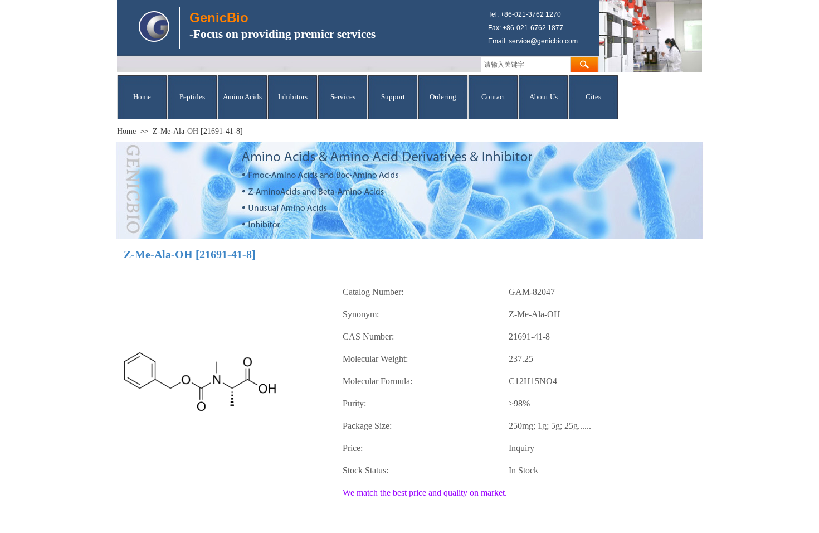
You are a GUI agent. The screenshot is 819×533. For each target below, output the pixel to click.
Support (393, 97)
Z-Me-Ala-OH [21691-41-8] (198, 131)
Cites (593, 97)
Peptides (192, 97)
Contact (493, 97)
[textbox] (526, 64)
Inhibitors (293, 97)
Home (142, 97)
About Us (543, 97)
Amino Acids (242, 97)
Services (342, 97)
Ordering (443, 97)
